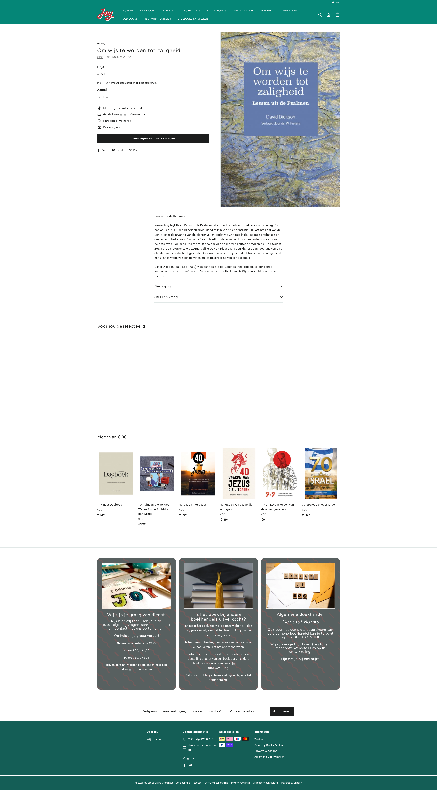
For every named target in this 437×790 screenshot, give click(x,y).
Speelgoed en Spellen (193, 18)
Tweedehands (288, 10)
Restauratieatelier (157, 18)
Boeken (128, 10)
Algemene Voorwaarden (269, 756)
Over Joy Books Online (268, 745)
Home (100, 43)
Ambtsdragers (243, 10)
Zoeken (259, 739)
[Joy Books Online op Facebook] (184, 765)
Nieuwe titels (190, 10)
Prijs (100, 67)
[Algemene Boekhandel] (300, 586)
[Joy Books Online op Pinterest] (190, 765)
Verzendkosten (117, 82)
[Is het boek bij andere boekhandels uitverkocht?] (218, 586)
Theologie (147, 10)
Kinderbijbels (216, 10)
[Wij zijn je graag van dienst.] (136, 586)
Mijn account (155, 739)
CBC (100, 57)
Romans (266, 10)
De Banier (168, 10)
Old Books (130, 18)
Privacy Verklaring (265, 751)
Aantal (102, 89)
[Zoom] (280, 119)
